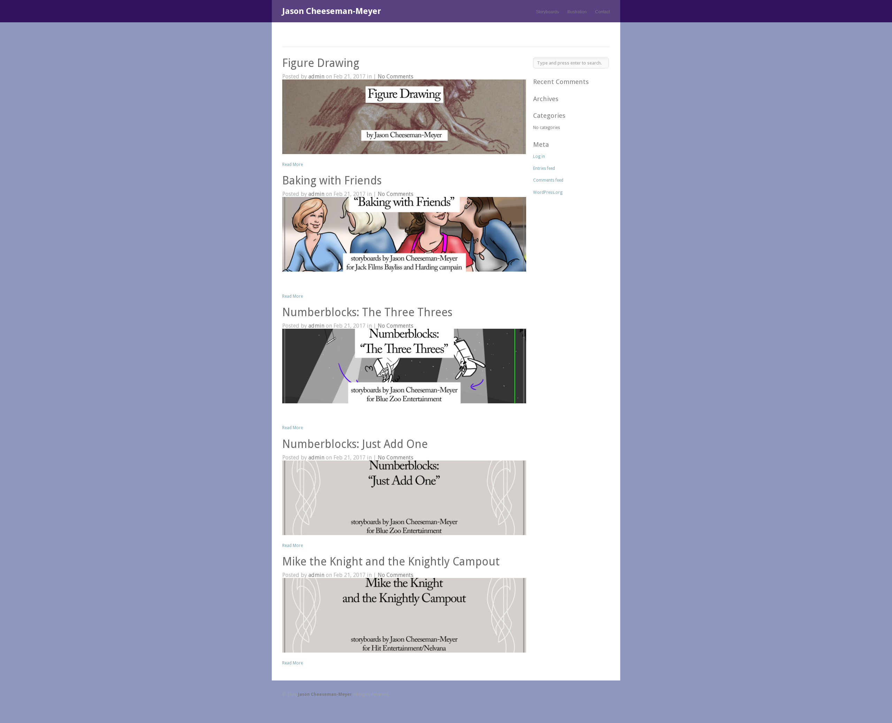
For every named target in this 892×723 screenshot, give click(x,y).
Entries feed (544, 168)
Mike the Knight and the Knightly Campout (391, 561)
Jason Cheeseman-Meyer (331, 11)
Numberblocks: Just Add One (355, 444)
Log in (539, 156)
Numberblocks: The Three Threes (367, 312)
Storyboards (547, 11)
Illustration (577, 11)
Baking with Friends (332, 180)
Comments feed (548, 180)
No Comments (395, 76)
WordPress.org (547, 192)
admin (316, 76)
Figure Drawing (320, 63)
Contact (602, 11)
